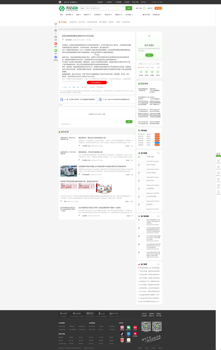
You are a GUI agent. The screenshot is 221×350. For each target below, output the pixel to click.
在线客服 (111, 340)
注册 (140, 8)
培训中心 (87, 14)
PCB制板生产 (72, 326)
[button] (100, 2)
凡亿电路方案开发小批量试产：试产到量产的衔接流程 (150, 294)
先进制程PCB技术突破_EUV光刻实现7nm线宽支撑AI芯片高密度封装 (102, 166)
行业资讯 (65, 29)
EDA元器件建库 (72, 329)
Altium (147, 67)
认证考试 (97, 14)
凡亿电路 (99, 2)
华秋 (65, 201)
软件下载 (71, 340)
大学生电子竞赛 (62, 343)
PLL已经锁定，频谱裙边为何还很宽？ (149, 284)
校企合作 (101, 329)
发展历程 (151, 313)
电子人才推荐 (92, 329)
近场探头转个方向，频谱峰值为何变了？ (149, 281)
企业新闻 (144, 315)
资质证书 (160, 348)
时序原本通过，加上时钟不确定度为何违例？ (150, 288)
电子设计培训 (92, 326)
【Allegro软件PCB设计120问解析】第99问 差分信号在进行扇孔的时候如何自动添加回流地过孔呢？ (150, 298)
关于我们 (129, 14)
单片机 (152, 67)
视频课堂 (61, 337)
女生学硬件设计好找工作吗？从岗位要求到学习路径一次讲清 (100, 208)
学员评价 (111, 22)
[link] (61, 29)
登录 (137, 8)
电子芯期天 (69, 40)
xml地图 (146, 348)
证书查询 (111, 337)
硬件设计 (142, 67)
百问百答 (101, 337)
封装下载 (81, 340)
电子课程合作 (112, 326)
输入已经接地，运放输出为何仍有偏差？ (149, 278)
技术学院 (69, 14)
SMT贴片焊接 (62, 329)
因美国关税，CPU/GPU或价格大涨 (90, 152)
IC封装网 (126, 2)
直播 (77, 14)
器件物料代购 (82, 326)
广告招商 (111, 343)
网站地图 (140, 348)
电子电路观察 (85, 174)
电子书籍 (71, 343)
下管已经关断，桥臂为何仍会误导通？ (149, 271)
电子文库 (91, 337)
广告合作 (118, 22)
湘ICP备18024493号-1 (89, 348)
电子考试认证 (112, 329)
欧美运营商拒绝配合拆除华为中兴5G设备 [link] (80, 29)
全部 (158, 67)
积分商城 (159, 2)
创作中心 (150, 8)
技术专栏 (81, 337)
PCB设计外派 (82, 329)
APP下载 (146, 14)
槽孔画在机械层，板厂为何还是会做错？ (150, 268)
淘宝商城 (101, 340)
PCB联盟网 (118, 2)
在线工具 (108, 14)
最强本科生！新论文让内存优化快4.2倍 (92, 138)
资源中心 (118, 14)
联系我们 (158, 313)
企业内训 (101, 326)
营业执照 (153, 348)
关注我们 (154, 2)
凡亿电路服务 (62, 323)
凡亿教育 (108, 2)
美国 (74, 87)
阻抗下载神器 (103, 22)
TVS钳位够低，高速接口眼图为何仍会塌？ (149, 274)
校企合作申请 (126, 22)
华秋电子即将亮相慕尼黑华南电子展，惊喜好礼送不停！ (79, 181)
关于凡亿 (143, 2)
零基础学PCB (73, 22)
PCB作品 (91, 340)
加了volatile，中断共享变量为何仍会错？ (150, 291)
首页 (61, 14)
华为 (65, 87)
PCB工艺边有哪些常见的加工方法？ (148, 301)
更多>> (159, 153)
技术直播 (71, 337)
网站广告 (151, 315)
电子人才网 (135, 2)
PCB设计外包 (62, 326)
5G (70, 87)
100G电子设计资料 (92, 22)
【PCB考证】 (63, 22)
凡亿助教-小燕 (86, 146)
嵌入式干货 (82, 22)
